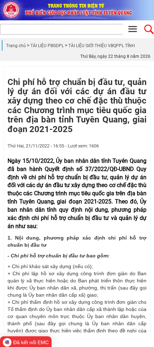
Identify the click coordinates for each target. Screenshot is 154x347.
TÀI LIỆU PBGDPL (47, 45)
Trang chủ (16, 45)
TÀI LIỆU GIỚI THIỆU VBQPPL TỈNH (101, 45)
